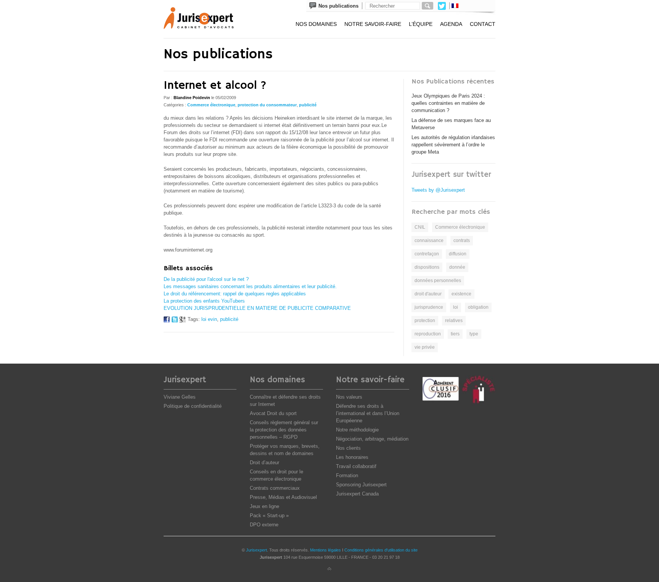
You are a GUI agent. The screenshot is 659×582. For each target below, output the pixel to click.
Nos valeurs (349, 397)
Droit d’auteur (264, 462)
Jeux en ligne (264, 506)
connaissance (429, 240)
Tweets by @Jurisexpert (438, 190)
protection (425, 320)
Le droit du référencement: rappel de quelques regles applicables (235, 294)
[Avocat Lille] (204, 19)
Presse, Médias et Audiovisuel (283, 497)
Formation (347, 475)
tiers (455, 334)
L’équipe (420, 24)
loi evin (209, 319)
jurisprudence (429, 307)
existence (461, 294)
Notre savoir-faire (372, 24)
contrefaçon (427, 254)
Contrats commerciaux (275, 488)
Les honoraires (352, 457)
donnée (457, 267)
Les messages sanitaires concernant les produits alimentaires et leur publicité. (250, 286)
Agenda (451, 24)
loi (455, 307)
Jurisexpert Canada (357, 494)
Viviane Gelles (180, 397)
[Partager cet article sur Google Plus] (183, 321)
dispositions (427, 267)
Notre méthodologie (357, 430)
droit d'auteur (428, 294)
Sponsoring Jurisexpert (361, 484)
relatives (454, 320)
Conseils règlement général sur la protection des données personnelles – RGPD (284, 430)
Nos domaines (316, 24)
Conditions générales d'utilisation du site (381, 550)
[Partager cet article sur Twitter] (175, 321)
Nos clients (348, 448)
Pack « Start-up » (269, 515)
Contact (482, 24)
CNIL (420, 227)
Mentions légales (325, 550)
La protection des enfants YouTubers (204, 301)
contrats (461, 240)
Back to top (329, 569)
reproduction (428, 334)
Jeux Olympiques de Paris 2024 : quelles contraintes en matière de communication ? (448, 103)
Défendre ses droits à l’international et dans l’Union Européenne (367, 413)
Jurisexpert (256, 550)
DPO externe (264, 524)
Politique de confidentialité (193, 406)
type (473, 334)
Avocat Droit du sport (273, 413)
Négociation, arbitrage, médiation (372, 439)
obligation (478, 307)
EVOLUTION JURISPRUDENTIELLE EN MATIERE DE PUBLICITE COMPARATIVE (257, 308)
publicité (308, 105)
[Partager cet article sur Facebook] (167, 321)
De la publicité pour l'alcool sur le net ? (206, 279)
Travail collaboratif (356, 466)
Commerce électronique (211, 105)
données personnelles (438, 280)
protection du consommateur (267, 105)
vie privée (425, 347)
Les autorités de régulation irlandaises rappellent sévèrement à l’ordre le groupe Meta (453, 145)
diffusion (457, 254)
